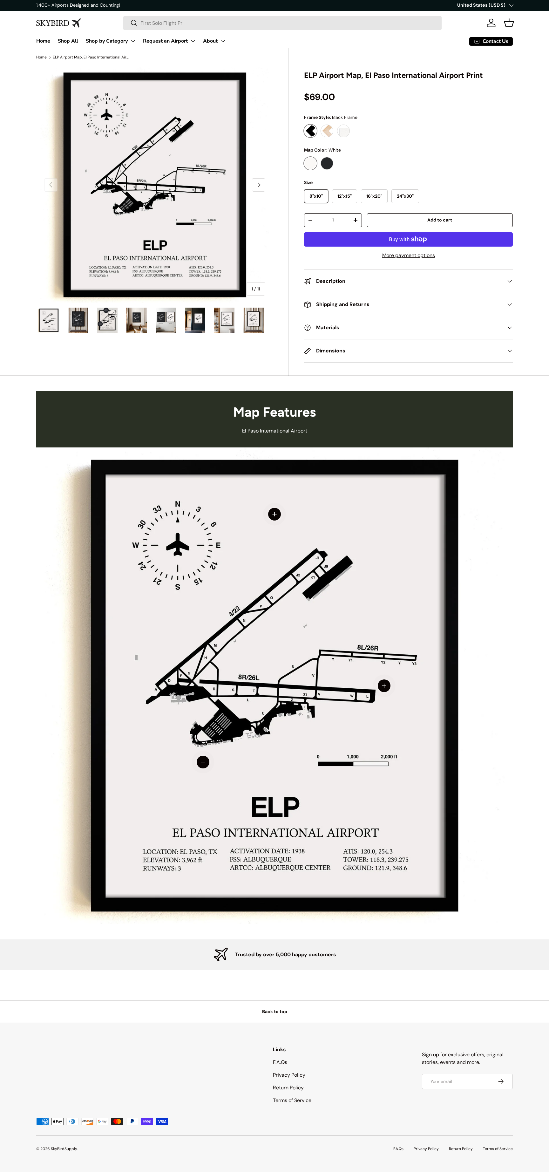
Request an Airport (165, 40)
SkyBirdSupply (64, 1148)
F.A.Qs (280, 1062)
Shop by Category (107, 40)
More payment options (408, 255)
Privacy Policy (289, 1075)
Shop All (68, 40)
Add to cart (439, 220)
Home (43, 40)
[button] (509, 23)
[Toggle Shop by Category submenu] (133, 41)
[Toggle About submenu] (223, 41)
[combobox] (282, 23)
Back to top (274, 1011)
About (210, 40)
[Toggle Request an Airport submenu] (193, 41)
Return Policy (288, 1087)
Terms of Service (292, 1100)
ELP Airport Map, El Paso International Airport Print (91, 57)
